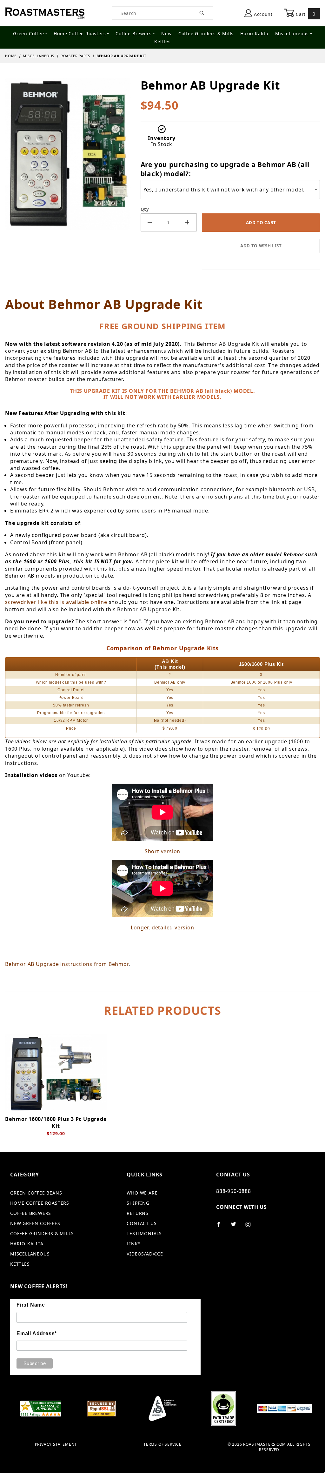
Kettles (162, 41)
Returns (138, 1213)
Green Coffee (28, 33)
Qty (145, 209)
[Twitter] (236, 1227)
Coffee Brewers (133, 33)
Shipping (138, 1203)
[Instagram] (250, 1227)
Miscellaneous (292, 33)
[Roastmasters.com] (44, 13)
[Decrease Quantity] (150, 222)
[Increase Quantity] (187, 222)
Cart (305, 14)
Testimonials (144, 1233)
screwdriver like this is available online (56, 602)
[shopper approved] (40, 1407)
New (166, 33)
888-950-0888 (233, 1191)
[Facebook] (221, 1227)
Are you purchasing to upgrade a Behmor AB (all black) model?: (225, 169)
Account (262, 14)
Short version (162, 851)
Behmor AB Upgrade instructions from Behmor (67, 964)
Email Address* (37, 1333)
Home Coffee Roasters (80, 33)
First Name (31, 1305)
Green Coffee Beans (36, 1193)
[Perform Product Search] (202, 13)
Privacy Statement (56, 1444)
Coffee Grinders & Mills (206, 33)
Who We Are (142, 1193)
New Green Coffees (35, 1223)
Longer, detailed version (162, 927)
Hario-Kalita (254, 33)
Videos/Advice (145, 1254)
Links (134, 1244)
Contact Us (141, 1223)
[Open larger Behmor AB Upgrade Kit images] (67, 158)
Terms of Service (162, 1444)
